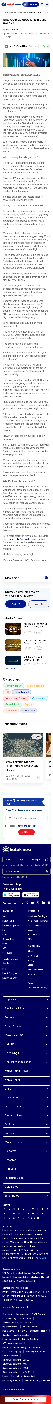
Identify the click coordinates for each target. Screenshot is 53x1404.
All (38, 1218)
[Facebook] (49, 902)
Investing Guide (15, 12)
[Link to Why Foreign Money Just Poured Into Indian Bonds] (23, 758)
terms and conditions (27, 826)
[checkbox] (6, 826)
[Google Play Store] (11, 895)
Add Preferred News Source (23, 46)
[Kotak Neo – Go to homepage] (11, 4)
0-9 (33, 1218)
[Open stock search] (42, 4)
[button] (30, 4)
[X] (26, 902)
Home (5, 12)
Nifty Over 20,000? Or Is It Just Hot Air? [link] (40, 12)
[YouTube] (32, 902)
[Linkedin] (43, 902)
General (26, 12)
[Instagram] (37, 902)
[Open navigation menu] (47, 4)
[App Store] (30, 895)
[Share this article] (48, 46)
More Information (11, 1389)
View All (9, 669)
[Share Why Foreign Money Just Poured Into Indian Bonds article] (38, 777)
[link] (14, 859)
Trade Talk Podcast (18, 539)
